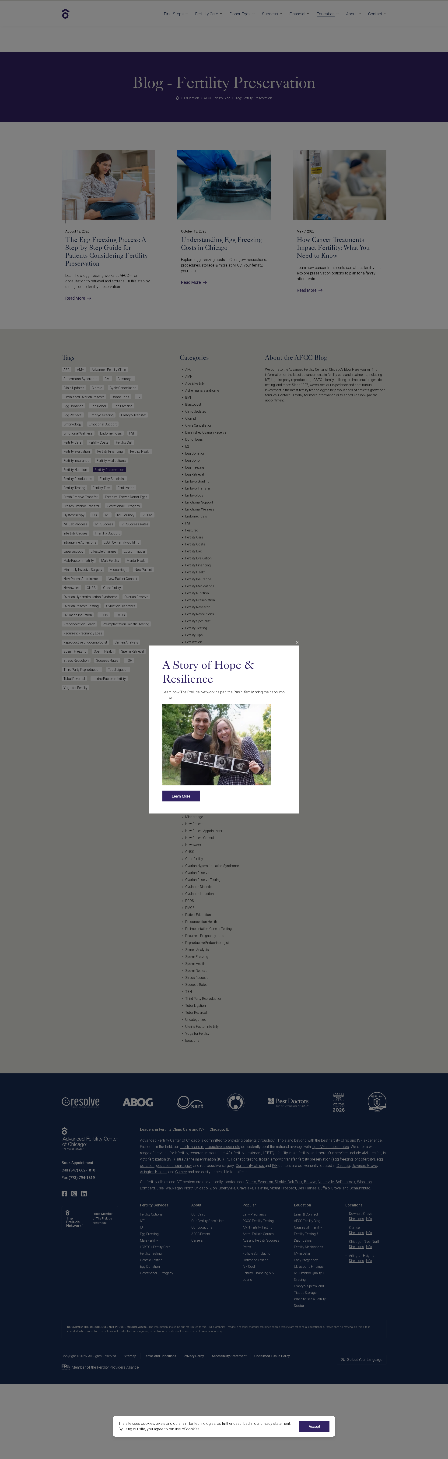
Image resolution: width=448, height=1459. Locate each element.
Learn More (181, 796)
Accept (314, 1426)
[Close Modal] (297, 643)
